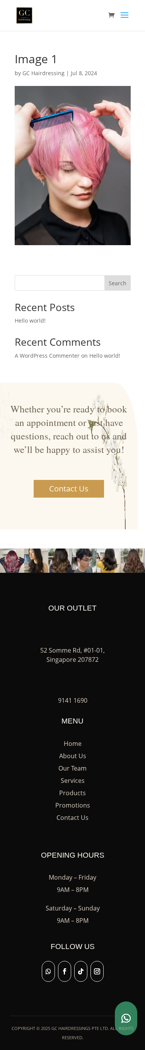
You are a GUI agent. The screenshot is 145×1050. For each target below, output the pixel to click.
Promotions (72, 805)
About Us (72, 756)
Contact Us (69, 488)
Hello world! (30, 320)
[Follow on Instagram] (97, 971)
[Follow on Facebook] (64, 971)
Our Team (72, 768)
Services (73, 780)
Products (72, 793)
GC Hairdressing (43, 73)
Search (117, 283)
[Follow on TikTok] (80, 971)
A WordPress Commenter (47, 355)
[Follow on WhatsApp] (48, 971)
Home (73, 743)
